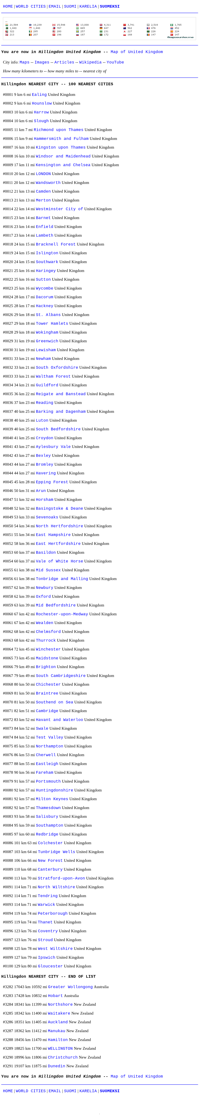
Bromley (44, 464)
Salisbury (47, 816)
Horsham (44, 500)
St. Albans (48, 315)
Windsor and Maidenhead (63, 156)
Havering (46, 473)
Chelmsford (48, 632)
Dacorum (44, 297)
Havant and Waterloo (59, 720)
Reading (44, 403)
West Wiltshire (55, 949)
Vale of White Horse (59, 561)
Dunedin (56, 1066)
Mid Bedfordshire (56, 605)
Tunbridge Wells (56, 852)
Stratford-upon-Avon (61, 878)
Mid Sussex (48, 570)
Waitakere (59, 1013)
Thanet (45, 922)
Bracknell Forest (56, 244)
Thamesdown (48, 808)
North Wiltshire (56, 887)
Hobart (55, 996)
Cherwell (46, 755)
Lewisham (46, 350)
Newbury (44, 588)
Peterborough (53, 913)
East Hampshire (53, 535)
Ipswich (46, 957)
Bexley (43, 456)
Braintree (47, 693)
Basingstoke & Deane (59, 508)
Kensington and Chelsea (63, 165)
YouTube (115, 62)
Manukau (56, 1031)
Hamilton (58, 1040)
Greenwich (47, 341)
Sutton (43, 279)
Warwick (46, 905)
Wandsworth (48, 183)
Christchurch (63, 1057)
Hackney (44, 306)
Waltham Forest (53, 376)
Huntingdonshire (54, 790)
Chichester (48, 684)
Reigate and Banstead (61, 394)
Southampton (49, 825)
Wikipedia (90, 62)
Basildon (46, 552)
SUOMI (70, 6)
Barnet (43, 218)
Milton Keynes (52, 799)
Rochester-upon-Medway (62, 614)
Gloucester (50, 966)
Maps (25, 62)
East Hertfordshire (58, 544)
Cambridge (47, 711)
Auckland (58, 1022)
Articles (64, 62)
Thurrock (46, 640)
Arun (41, 491)
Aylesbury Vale (53, 447)
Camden (43, 191)
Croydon (44, 438)
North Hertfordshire (59, 526)
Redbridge (47, 834)
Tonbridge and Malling (62, 579)
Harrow (41, 112)
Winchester (48, 649)
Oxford (43, 596)
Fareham (44, 772)
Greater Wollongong (70, 987)
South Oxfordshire (57, 367)
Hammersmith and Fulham (61, 139)
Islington (47, 253)
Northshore (60, 1004)
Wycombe (44, 288)
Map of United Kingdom (137, 52)
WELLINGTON (60, 1048)
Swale (42, 728)
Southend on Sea (54, 702)
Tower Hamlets (52, 323)
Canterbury (50, 869)
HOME (8, 6)
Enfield (44, 227)
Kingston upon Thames (61, 147)
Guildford (47, 385)
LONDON (43, 174)
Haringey (46, 271)
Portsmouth (48, 781)
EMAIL (55, 6)
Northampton (49, 746)
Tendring (48, 896)
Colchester (50, 843)
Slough (41, 121)
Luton (42, 420)
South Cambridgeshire (61, 676)
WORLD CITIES (31, 6)
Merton (43, 200)
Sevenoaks (47, 517)
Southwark (47, 262)
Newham (43, 359)
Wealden (44, 623)
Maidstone (47, 658)
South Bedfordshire (58, 429)
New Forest (50, 861)
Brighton (46, 667)
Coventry (48, 931)
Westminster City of (59, 209)
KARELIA (88, 6)
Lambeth (44, 235)
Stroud (45, 940)
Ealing (39, 95)
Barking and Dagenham (61, 411)
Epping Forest (52, 482)
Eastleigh (47, 764)
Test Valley (49, 737)
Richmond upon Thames (58, 130)
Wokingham (47, 332)
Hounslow (42, 103)
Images (42, 62)
